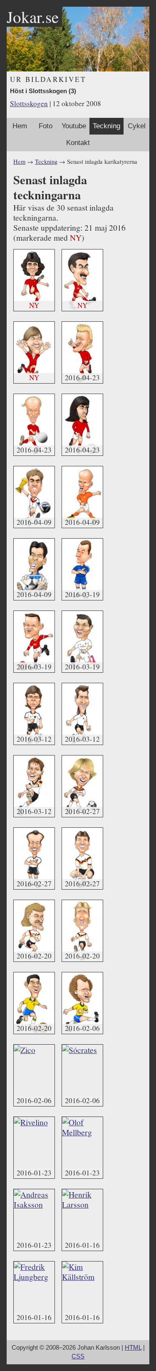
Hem (19, 126)
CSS (78, 1356)
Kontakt (78, 143)
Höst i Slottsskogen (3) (43, 91)
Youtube (74, 126)
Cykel (137, 126)
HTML (133, 1347)
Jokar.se (33, 17)
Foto (45, 126)
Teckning (106, 126)
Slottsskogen (29, 103)
